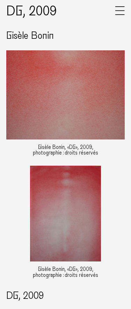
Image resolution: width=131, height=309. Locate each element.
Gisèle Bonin (30, 35)
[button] (120, 13)
